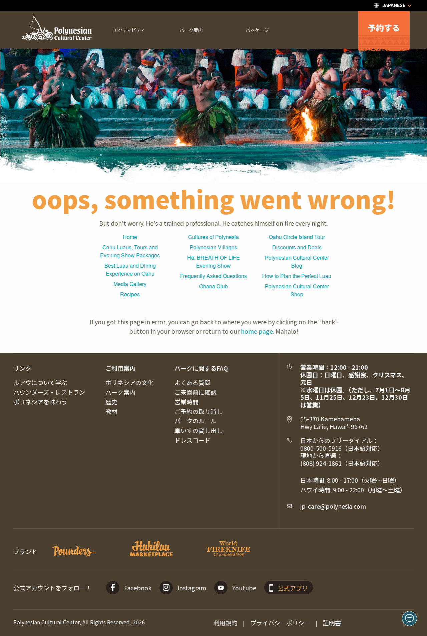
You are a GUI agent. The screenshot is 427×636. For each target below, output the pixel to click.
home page (257, 331)
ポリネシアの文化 (129, 382)
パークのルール (195, 420)
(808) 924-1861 (321, 463)
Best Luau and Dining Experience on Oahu (130, 269)
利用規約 (226, 622)
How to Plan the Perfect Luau (296, 276)
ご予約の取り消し (198, 411)
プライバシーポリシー (280, 622)
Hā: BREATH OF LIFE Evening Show (213, 261)
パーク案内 (120, 392)
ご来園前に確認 (195, 392)
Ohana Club (213, 286)
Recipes (130, 294)
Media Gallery (129, 284)
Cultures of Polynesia (213, 237)
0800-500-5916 (321, 448)
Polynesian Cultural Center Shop (297, 290)
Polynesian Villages (213, 247)
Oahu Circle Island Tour (297, 237)
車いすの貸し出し (198, 430)
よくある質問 (192, 382)
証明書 (332, 622)
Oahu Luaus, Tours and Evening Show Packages (130, 251)
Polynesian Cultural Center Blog (297, 261)
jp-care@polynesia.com (333, 506)
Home (130, 237)
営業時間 (186, 401)
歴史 (111, 401)
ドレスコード (192, 440)
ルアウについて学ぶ (40, 382)
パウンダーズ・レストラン (49, 392)
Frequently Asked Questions (213, 276)
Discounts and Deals (297, 247)
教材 (111, 411)
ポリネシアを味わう (40, 401)
